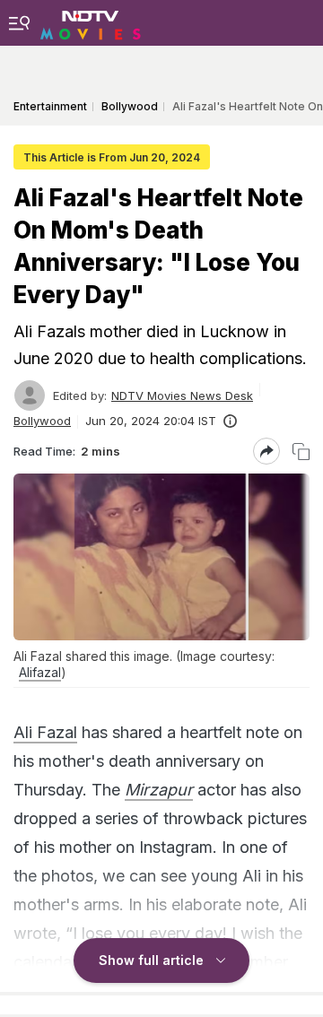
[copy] (301, 451)
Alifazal (40, 672)
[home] (90, 22)
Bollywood (42, 420)
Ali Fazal (45, 732)
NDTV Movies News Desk (182, 395)
